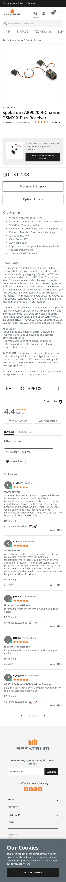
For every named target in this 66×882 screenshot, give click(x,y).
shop (12, 40)
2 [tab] (48, 104)
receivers (38, 40)
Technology (43, 32)
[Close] (61, 844)
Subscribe (51, 771)
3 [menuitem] (37, 715)
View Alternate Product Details (43, 157)
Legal (11, 822)
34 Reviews (57, 122)
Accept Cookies (33, 872)
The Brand (14, 815)
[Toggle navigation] (61, 14)
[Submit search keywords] (5, 23)
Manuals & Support (33, 186)
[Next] (58, 72)
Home (5, 40)
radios (20, 40)
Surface (22, 32)
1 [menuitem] (29, 715)
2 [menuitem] (33, 715)
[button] (10, 520)
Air (8, 32)
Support (13, 807)
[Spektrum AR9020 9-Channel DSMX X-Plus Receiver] (33, 70)
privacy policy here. (20, 863)
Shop (11, 800)
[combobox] (33, 23)
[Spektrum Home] (12, 12)
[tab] (18, 421)
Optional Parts (33, 199)
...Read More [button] (30, 515)
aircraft (29, 40)
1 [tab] (18, 104)
